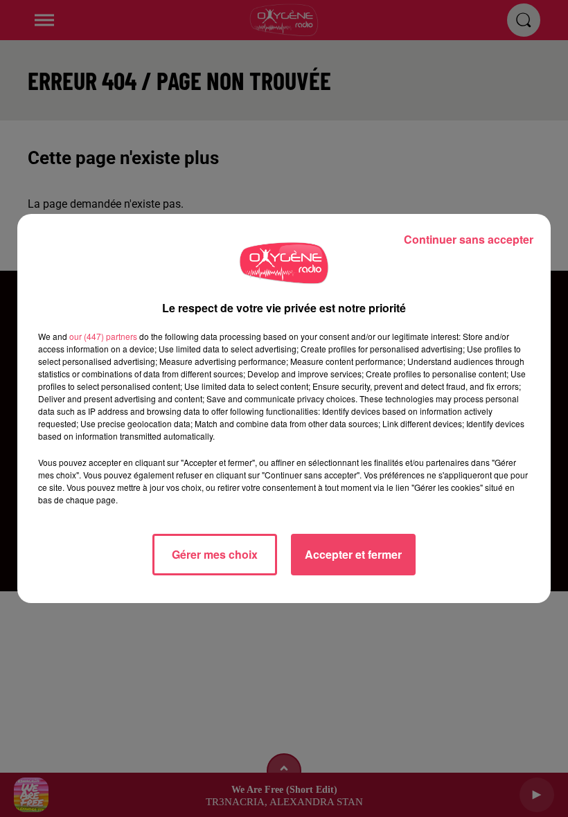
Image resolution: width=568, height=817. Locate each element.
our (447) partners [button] (103, 336)
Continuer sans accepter (468, 239)
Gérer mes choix (215, 554)
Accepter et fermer (353, 554)
